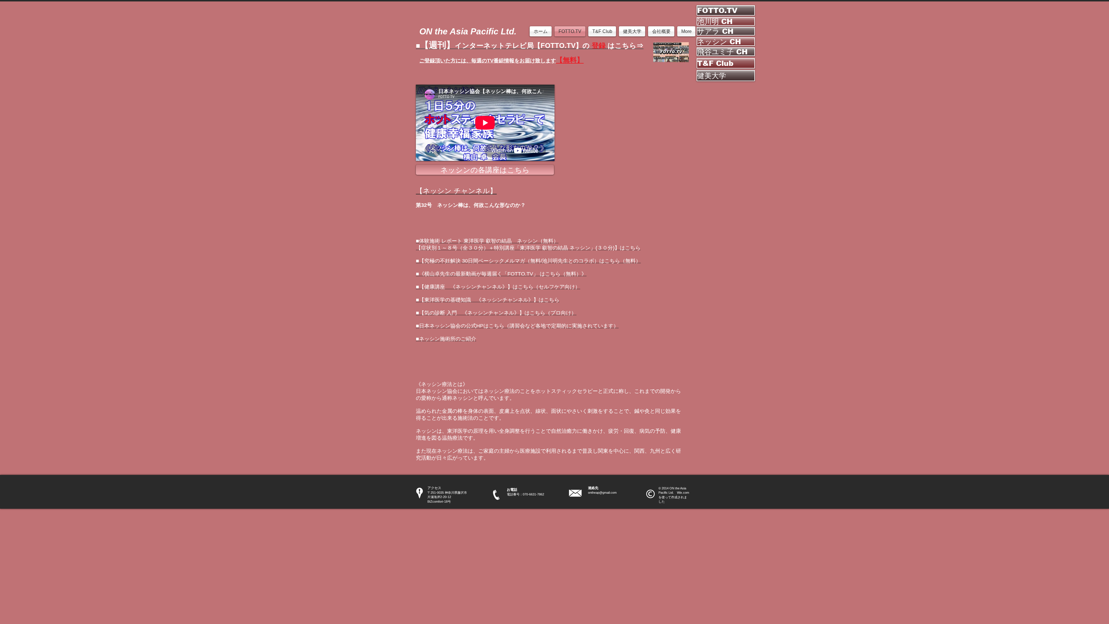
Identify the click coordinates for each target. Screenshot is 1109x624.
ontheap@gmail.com (602, 492)
